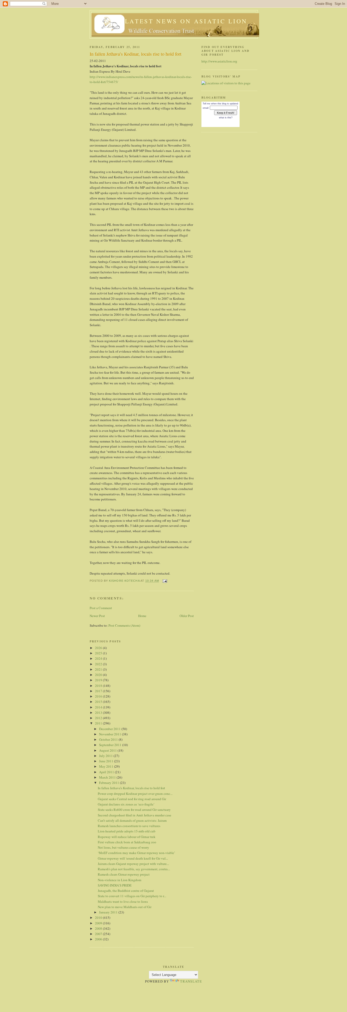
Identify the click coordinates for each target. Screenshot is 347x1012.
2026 (99, 647)
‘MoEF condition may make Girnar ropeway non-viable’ (136, 852)
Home (142, 615)
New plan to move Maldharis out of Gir (124, 907)
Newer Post (97, 615)
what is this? (225, 117)
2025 (99, 653)
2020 (99, 674)
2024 (99, 658)
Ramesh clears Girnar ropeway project (124, 874)
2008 (99, 928)
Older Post (187, 615)
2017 (99, 691)
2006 (99, 939)
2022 (99, 664)
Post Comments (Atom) (124, 625)
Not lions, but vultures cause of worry (123, 847)
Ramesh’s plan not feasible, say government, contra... (134, 869)
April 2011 (107, 772)
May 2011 (106, 766)
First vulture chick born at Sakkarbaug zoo (127, 842)
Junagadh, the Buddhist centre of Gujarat (126, 890)
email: (206, 108)
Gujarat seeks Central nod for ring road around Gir (132, 799)
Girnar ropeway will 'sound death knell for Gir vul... (133, 858)
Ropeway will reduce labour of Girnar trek (126, 836)
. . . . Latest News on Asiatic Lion (175, 21)
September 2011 (110, 744)
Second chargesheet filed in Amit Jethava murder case (134, 815)
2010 (99, 917)
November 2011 (110, 734)
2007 (99, 933)
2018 (99, 685)
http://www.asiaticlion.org (219, 61)
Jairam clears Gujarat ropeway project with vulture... (133, 863)
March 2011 (108, 777)
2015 (99, 701)
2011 (99, 723)
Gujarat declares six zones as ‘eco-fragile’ (126, 804)
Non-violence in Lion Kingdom (119, 880)
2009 (99, 923)
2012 (99, 718)
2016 (99, 696)
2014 (99, 707)
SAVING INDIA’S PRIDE (115, 885)
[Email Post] (164, 580)
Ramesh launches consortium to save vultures (129, 826)
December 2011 (110, 728)
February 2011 (109, 782)
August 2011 (108, 750)
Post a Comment (101, 608)
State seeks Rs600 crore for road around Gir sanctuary (134, 809)
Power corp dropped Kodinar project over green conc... (135, 793)
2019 (99, 680)
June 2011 (106, 761)
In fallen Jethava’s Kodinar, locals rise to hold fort (131, 788)
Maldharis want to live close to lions (123, 901)
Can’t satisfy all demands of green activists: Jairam (132, 820)
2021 (99, 669)
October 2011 (109, 739)
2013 (99, 712)
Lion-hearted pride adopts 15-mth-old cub (126, 831)
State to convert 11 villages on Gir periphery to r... (132, 896)
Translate (191, 981)
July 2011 (106, 755)
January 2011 (108, 912)
